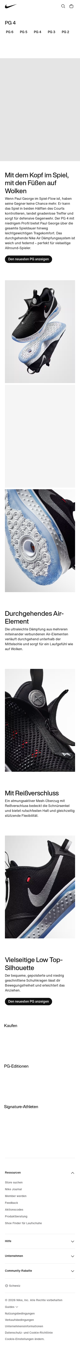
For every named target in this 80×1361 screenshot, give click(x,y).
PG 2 (65, 32)
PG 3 (51, 32)
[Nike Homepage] (11, 6)
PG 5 (23, 32)
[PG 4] (40, 109)
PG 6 (9, 32)
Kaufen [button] (10, 1026)
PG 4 (37, 32)
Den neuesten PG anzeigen (28, 259)
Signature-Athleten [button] (21, 1107)
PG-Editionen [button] (16, 1066)
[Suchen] (63, 6)
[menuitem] (12, 1306)
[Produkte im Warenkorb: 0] (71, 6)
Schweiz (14, 1285)
